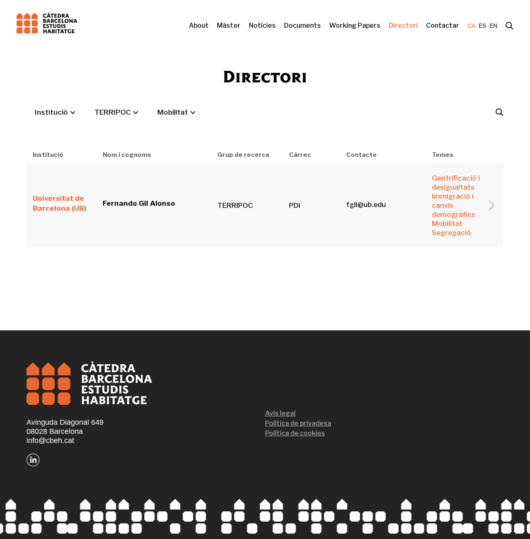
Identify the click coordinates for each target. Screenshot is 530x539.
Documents (302, 25)
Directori (403, 25)
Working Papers (355, 25)
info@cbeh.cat (50, 440)
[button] (55, 112)
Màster (229, 25)
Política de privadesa (298, 423)
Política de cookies (295, 433)
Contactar (442, 25)
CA (471, 25)
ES (482, 25)
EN (493, 25)
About (199, 25)
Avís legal (280, 413)
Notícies (262, 25)
